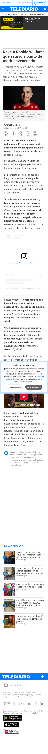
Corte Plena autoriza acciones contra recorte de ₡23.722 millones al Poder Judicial (30, 603)
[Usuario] (45, 9)
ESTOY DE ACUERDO (34, 387)
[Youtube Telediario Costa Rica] (42, 704)
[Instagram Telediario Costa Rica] (28, 704)
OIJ (14, 3)
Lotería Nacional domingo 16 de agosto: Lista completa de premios (29, 619)
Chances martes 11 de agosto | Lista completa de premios (30, 585)
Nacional (16, 14)
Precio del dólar (27, 3)
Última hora (7, 14)
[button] (6, 133)
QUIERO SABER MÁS (14, 387)
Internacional (35, 14)
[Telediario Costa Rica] (24, 9)
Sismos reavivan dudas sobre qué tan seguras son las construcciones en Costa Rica (29, 571)
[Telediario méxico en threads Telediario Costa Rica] (35, 704)
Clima (19, 3)
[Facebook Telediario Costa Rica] (15, 704)
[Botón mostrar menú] (3, 9)
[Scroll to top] (42, 676)
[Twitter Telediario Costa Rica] (21, 704)
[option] (24, 103)
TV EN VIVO (41, 3)
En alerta (25, 14)
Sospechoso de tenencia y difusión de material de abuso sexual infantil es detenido (30, 555)
